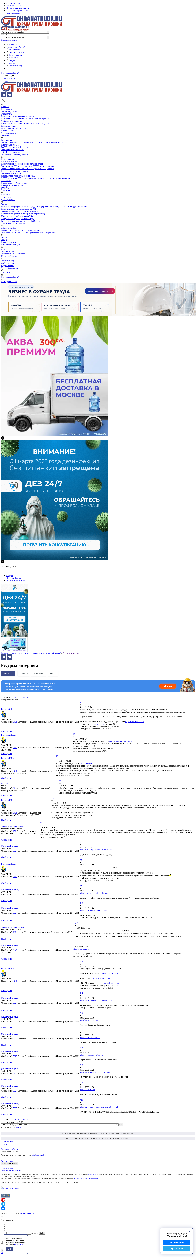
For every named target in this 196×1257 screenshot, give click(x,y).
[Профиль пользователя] (4, 717)
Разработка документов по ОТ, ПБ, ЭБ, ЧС (20, 221)
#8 (81, 860)
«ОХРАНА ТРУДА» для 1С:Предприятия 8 (20, 230)
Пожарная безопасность (12, 185)
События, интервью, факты (13, 121)
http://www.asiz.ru (81, 949)
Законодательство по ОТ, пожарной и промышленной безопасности (32, 142)
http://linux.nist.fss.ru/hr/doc (91, 1055)
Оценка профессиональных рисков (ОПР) (20, 211)
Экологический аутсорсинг (13, 223)
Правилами (92, 1174)
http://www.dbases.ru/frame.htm (122, 741)
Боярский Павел (8, 709)
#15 (81, 1013)
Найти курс (168, 686)
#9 (81, 886)
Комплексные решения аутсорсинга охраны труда (23, 214)
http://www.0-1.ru (87, 1089)
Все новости (6, 109)
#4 (60, 781)
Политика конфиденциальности (13, 1170)
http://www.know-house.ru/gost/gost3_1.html (99, 1107)
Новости (13, 45)
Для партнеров (8, 199)
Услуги (12, 60)
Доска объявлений (9, 268)
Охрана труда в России (9, 1149)
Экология (5, 190)
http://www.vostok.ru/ (110, 973)
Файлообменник (8, 263)
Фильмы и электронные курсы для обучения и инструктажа (28, 233)
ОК (9, 1249)
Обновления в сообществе (13, 254)
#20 (81, 1100)
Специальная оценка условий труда (17, 218)
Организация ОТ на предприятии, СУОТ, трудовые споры (27, 166)
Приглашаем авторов (10, 244)
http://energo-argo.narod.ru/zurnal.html (96, 850)
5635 (15, 722)
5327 (15, 851)
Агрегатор (14, 58)
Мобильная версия (9, 1164)
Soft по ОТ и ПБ (16, 52)
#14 (81, 993)
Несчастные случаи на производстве (17, 171)
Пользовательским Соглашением (85, 1178)
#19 (81, 1082)
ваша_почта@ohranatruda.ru (18, 10)
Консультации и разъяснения (14, 128)
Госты (102, 1133)
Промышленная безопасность (14, 183)
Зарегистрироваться (8, 1255)
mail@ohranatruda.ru (38, 1155)
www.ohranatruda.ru (26, 1213)
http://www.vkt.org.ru (89, 1020)
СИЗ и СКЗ (6, 180)
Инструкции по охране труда (87, 1133)
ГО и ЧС (5, 188)
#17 (81, 1048)
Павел (18, 1127)
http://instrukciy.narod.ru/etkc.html (94, 893)
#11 (76, 923)
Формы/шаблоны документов (14, 154)
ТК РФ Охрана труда (10, 152)
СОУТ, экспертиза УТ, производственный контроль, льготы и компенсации (35, 178)
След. (26, 697)
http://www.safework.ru (90, 1037)
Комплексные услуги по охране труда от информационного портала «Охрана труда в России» (44, 206)
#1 (81, 702)
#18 (81, 1065)
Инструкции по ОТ (10, 145)
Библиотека (14, 50)
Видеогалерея (7, 265)
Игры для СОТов (9, 281)
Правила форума (8, 242)
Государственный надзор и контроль (17, 116)
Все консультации (9, 161)
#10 (81, 903)
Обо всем (5, 135)
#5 (52, 798)
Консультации (15, 55)
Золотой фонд (15, 66)
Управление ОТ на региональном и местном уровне (25, 119)
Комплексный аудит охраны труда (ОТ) (19, 209)
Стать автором (13, 13)
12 (23, 697)
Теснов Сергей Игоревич (12, 826)
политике (18, 1245)
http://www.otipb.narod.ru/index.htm (95, 1072)
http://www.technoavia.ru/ (108, 983)
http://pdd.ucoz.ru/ (88, 763)
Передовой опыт (8, 126)
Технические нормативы (12, 149)
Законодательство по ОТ (124, 1133)
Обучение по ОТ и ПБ (11, 173)
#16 (81, 1030)
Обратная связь (13, 3)
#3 (57, 756)
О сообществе (7, 251)
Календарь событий (16, 47)
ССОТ (12, 68)
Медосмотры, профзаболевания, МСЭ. (18, 176)
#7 (81, 842)
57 (14, 788)
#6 (41, 823)
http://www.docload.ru (134, 721)
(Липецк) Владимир (10, 846)
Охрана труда (7, 114)
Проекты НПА (8, 131)
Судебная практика (10, 133)
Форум (12, 63)
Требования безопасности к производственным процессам (27, 168)
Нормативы (109, 1133)
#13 (81, 961)
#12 (74, 942)
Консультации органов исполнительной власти (22, 164)
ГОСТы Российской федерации (15, 147)
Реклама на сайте (14, 6)
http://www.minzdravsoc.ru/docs (93, 910)
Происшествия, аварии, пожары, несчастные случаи (25, 123)
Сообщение (6, 731)
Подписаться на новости (17, 8)
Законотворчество (9, 111)
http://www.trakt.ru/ (101, 978)
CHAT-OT (5, 272)
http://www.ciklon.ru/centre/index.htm (96, 1000)
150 (14, 831)
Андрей (4, 783)
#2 (74, 734)
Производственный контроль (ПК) (17, 216)
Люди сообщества (9, 256)
